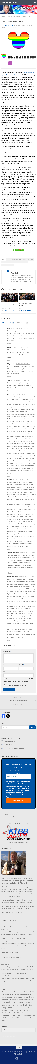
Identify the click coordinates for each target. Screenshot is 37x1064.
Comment (7, 651)
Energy (10, 1005)
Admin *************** (8, 1037)
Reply (9, 343)
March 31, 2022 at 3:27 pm (22, 328)
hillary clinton (6, 1008)
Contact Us (31, 1052)
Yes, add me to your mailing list (16, 685)
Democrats (17, 999)
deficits (31, 997)
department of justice (27, 999)
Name (5, 665)
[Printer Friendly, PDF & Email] (18, 250)
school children (15, 262)
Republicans (31, 1015)
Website (6, 672)
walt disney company (7, 264)
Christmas (7, 997)
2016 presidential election (8, 992)
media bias (17, 1013)
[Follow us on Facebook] (16, 1058)
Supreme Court (11, 1017)
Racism (26, 1015)
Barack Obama (13, 994)
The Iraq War (28, 1018)
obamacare (6, 1015)
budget (32, 994)
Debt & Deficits (23, 997)
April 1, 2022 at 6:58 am (23, 364)
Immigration (5, 1010)
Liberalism (26, 1010)
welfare (3, 1020)
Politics (14, 1015)
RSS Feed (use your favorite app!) (14, 749)
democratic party (6, 999)
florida (24, 259)
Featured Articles (8, 16)
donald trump (9, 1002)
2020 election (20, 992)
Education (4, 1005)
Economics (21, 1002)
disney (8, 259)
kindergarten (5, 262)
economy (29, 1002)
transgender (24, 262)
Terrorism (22, 1017)
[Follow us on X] (20, 1058)
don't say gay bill (16, 259)
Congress (13, 997)
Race (22, 1015)
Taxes (17, 1018)
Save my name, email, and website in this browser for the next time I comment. (18, 680)
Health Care (27, 1005)
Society (3, 1018)
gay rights (30, 259)
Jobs (10, 1010)
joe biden (17, 1010)
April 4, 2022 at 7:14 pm (28, 552)
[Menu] (34, 2)
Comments (9, 323)
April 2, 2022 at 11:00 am (20, 394)
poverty (18, 1015)
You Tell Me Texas (9, 2)
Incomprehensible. (23, 927)
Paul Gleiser (8, 25)
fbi (13, 1005)
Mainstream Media (7, 1013)
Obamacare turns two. (8, 305)
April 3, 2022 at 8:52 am (21, 479)
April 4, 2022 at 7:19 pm (27, 576)
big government (26, 994)
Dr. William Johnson (7, 927)
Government (18, 1005)
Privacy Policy (18, 1054)
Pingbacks (23, 323)
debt (17, 997)
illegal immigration (25, 1007)
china (2, 997)
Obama (24, 1013)
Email (21, 665)
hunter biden (15, 1007)
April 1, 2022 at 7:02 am (23, 380)
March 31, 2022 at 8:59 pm (21, 347)
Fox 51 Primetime (23, 16)
